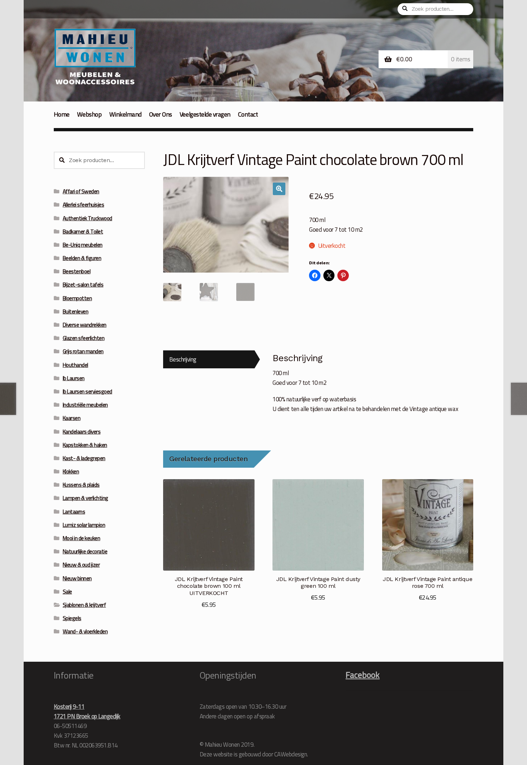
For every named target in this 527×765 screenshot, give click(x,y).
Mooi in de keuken (81, 538)
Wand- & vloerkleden (85, 631)
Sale (67, 591)
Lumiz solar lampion (84, 525)
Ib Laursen (74, 378)
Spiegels (72, 618)
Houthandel (75, 365)
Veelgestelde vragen (205, 114)
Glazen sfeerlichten (84, 338)
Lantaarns (74, 511)
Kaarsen (72, 418)
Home (62, 114)
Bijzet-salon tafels (83, 284)
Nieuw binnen (77, 578)
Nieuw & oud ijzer (81, 565)
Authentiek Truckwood (87, 218)
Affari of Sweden (81, 191)
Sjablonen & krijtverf (84, 605)
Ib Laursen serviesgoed (87, 391)
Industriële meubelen (85, 405)
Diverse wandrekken (84, 325)
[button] (279, 189)
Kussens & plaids (81, 485)
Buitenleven (76, 311)
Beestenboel (77, 271)
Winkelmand (125, 114)
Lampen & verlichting (85, 498)
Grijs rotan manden (83, 351)
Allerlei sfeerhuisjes (83, 204)
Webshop (89, 114)
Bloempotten (77, 298)
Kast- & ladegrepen (84, 458)
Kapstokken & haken (85, 445)
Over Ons (160, 114)
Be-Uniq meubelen (83, 245)
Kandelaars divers (82, 432)
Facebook (363, 674)
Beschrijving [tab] (182, 359)
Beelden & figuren (82, 258)
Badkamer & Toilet (83, 231)
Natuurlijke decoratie (85, 551)
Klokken (71, 471)
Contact (248, 114)
